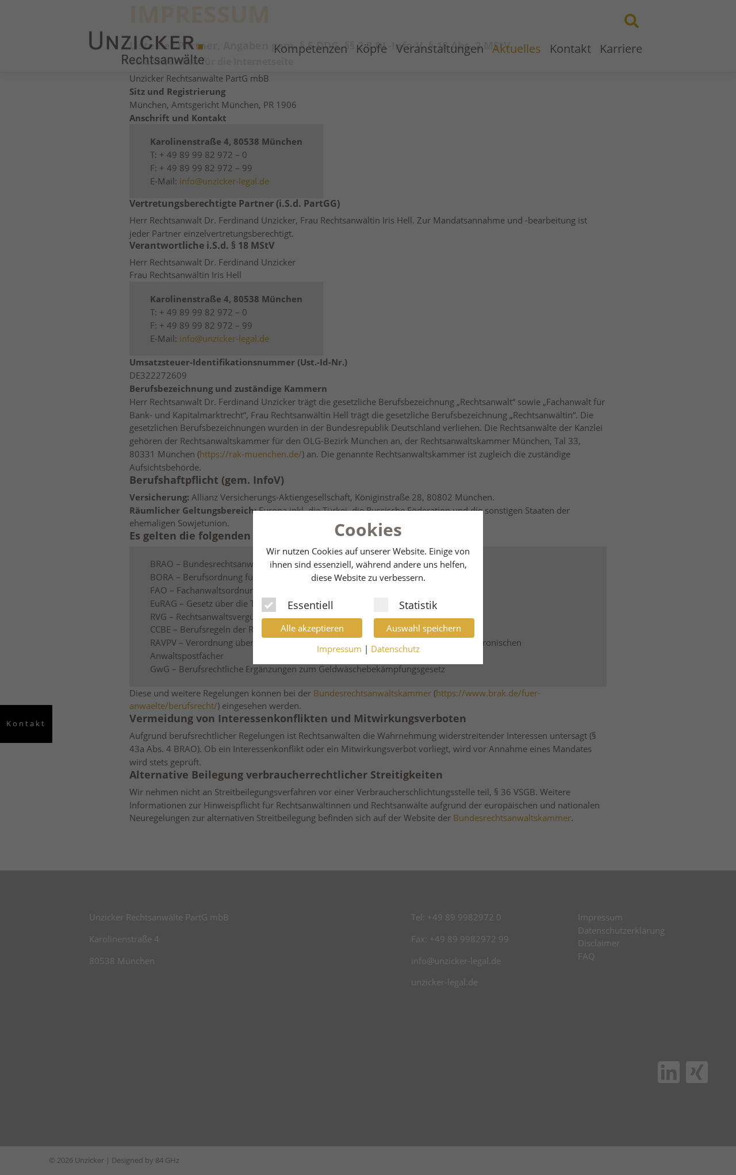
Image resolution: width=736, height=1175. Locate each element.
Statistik (418, 604)
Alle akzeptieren (312, 628)
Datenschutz (395, 648)
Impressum (339, 648)
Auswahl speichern (423, 628)
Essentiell (311, 604)
